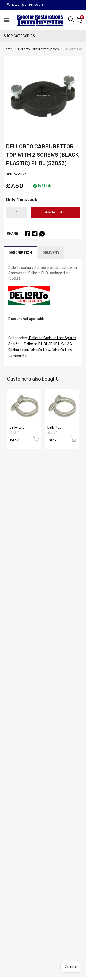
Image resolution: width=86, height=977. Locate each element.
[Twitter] (35, 234)
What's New (39, 350)
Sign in (27, 4)
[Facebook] (28, 234)
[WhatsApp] (42, 234)
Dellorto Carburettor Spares (52, 338)
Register (39, 4)
